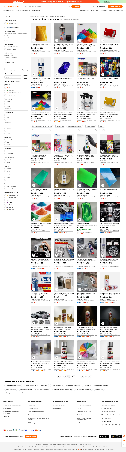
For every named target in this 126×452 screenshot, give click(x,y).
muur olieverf (44, 385)
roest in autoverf (91, 126)
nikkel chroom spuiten (26, 389)
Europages (88, 444)
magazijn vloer (99, 389)
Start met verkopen (106, 408)
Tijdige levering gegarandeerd (36, 411)
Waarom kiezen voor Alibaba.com (12, 405)
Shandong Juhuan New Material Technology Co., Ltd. (110, 300)
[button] (69, 6)
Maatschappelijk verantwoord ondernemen (11, 412)
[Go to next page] (92, 376)
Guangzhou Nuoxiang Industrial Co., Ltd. (41, 266)
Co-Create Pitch (7, 408)
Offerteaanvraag (56, 408)
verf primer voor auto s (12, 393)
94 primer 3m (88, 385)
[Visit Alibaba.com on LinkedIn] (106, 425)
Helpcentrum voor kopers (84, 405)
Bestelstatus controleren (108, 411)
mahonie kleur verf (27, 393)
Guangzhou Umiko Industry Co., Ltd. (109, 86)
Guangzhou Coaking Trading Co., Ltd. (110, 51)
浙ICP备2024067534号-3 (106, 449)
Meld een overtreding (82, 423)
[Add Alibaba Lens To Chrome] (31, 436)
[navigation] (16, 196)
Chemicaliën (40, 16)
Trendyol (81, 444)
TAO (76, 444)
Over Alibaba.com (8, 401)
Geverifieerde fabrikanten (59, 405)
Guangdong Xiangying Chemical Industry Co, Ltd (64, 120)
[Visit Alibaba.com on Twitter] (109, 425)
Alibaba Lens (7, 436)
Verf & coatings (50, 16)
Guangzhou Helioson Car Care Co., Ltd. (87, 266)
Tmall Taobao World (54, 444)
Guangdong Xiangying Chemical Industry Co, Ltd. (87, 300)
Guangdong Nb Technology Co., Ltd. (40, 196)
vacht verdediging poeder (75, 126)
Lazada (63, 444)
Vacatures (6, 416)
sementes (107, 130)
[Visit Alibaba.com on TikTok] (120, 425)
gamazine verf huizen (58, 385)
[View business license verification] (78, 449)
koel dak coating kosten (102, 385)
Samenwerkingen (106, 418)
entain (98, 130)
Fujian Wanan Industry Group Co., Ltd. (87, 369)
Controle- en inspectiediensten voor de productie (38, 418)
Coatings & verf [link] (61, 16)
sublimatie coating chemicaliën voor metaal (81, 130)
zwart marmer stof (11, 389)
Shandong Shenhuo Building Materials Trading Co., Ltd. (41, 51)
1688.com (45, 444)
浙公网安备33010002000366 (91, 449)
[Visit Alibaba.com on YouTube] (116, 425)
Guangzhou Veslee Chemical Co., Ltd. (64, 335)
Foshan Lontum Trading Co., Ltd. (85, 162)
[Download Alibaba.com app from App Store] (104, 436)
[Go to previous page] (58, 376)
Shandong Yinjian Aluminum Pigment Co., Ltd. (41, 335)
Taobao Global (70, 444)
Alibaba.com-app (92, 436)
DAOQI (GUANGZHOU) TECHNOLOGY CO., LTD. (110, 231)
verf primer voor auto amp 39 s (84, 389)
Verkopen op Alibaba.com (108, 405)
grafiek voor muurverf (31, 385)
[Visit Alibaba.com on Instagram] (113, 425)
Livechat (79, 408)
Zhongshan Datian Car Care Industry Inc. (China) (64, 51)
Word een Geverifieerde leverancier (111, 415)
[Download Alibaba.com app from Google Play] (117, 436)
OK (25, 69)
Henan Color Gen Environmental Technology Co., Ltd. (64, 231)
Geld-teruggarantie (33, 408)
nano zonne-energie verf (43, 389)
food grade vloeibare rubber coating (42, 130)
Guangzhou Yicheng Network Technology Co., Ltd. (87, 120)
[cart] (93, 6)
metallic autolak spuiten (74, 385)
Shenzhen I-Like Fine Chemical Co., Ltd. (64, 369)
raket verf (102, 126)
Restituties (80, 415)
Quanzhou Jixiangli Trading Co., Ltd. (63, 300)
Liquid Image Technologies (84, 232)
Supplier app (68, 436)
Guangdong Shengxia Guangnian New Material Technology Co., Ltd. (64, 266)
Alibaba (32, 16)
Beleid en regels (32, 423)
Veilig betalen (31, 405)
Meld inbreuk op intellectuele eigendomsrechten (84, 418)
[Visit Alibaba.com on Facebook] (102, 425)
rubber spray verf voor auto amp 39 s (63, 389)
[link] (124, 435)
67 (89, 376)
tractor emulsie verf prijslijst (14, 385)
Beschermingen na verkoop (35, 415)
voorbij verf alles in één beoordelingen (42, 126)
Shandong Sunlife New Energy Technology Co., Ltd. (41, 86)
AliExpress (38, 444)
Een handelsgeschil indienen (84, 411)
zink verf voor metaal (61, 130)
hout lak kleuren (60, 126)
